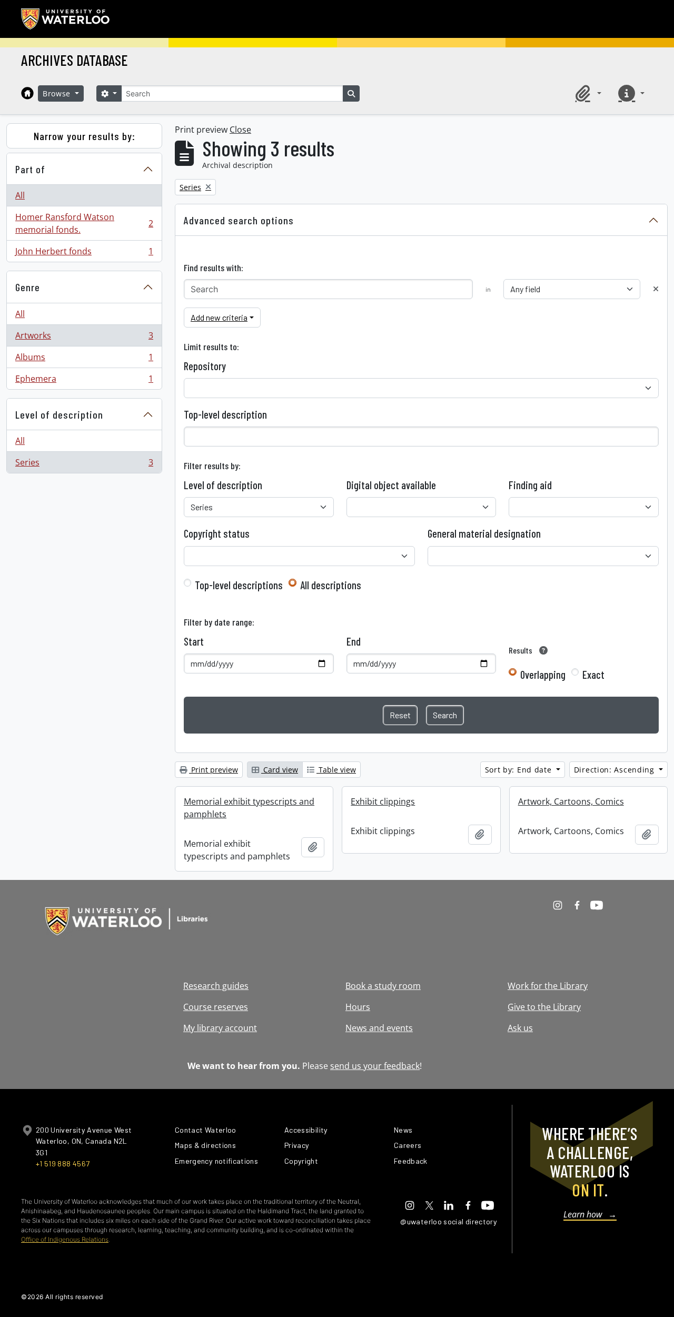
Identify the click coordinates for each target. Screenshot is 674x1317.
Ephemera (84, 381)
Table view (336, 770)
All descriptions (330, 585)
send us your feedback (375, 1066)
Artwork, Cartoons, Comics (571, 801)
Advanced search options (239, 220)
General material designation (484, 533)
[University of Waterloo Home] (66, 18)
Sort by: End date (519, 770)
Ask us (520, 1028)
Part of (30, 169)
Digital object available (391, 485)
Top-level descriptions (239, 585)
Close (240, 129)
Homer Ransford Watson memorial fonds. (84, 223)
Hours (357, 1007)
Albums (84, 359)
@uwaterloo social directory (448, 1221)
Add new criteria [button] (219, 317)
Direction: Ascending (615, 770)
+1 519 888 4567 (63, 1163)
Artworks (84, 338)
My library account (220, 1028)
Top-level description (225, 414)
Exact (593, 674)
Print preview (213, 770)
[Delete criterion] (656, 288)
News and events (379, 1028)
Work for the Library (548, 986)
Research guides (216, 986)
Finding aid (530, 485)
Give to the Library (544, 1007)
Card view (279, 770)
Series (84, 465)
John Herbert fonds (84, 253)
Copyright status (217, 533)
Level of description (59, 414)
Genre (27, 287)
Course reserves (215, 1007)
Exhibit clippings (383, 801)
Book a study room (383, 986)
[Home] (27, 93)
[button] (586, 93)
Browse (58, 93)
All (20, 195)
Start (194, 641)
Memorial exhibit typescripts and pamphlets (249, 808)
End (353, 641)
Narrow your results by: (84, 136)
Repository (205, 366)
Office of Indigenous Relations (64, 1239)
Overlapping (543, 674)
